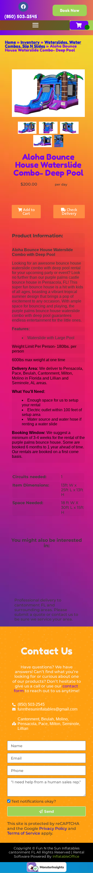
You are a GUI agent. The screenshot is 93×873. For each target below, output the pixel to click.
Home (10, 42)
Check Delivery (69, 211)
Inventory (30, 42)
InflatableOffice (66, 856)
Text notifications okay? (33, 801)
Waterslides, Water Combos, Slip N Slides (43, 44)
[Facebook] (23, 7)
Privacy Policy (53, 828)
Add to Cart (28, 211)
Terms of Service (23, 833)
